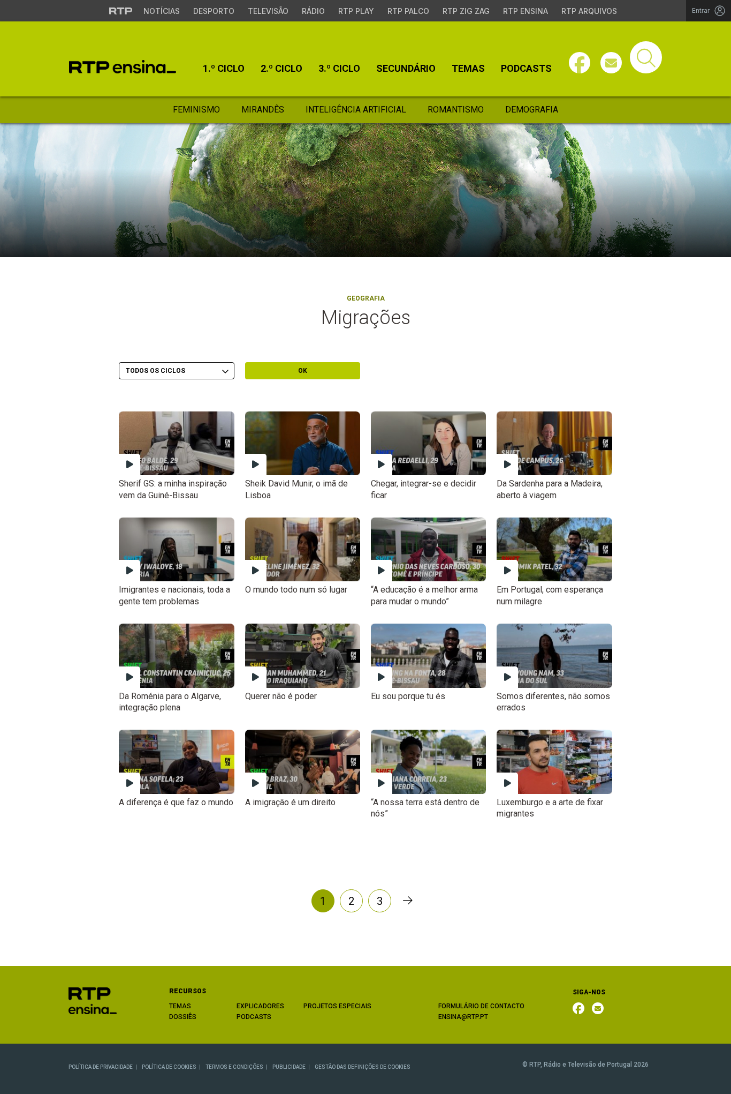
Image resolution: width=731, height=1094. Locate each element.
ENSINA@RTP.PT (463, 1017)
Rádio (313, 11)
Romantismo (456, 109)
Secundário (406, 68)
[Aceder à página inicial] (122, 66)
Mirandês (262, 109)
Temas (468, 68)
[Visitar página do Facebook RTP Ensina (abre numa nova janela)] (579, 62)
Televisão (268, 11)
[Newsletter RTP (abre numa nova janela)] (598, 1008)
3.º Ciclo (339, 68)
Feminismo (196, 109)
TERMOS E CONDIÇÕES (234, 1067)
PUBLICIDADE (289, 1067)
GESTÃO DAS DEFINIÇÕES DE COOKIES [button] (362, 1067)
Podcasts (526, 68)
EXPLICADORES (260, 1006)
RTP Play (356, 11)
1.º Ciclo (224, 68)
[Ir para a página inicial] (92, 1000)
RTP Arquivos (589, 11)
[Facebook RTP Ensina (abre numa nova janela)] (578, 1008)
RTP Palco (408, 11)
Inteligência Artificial (356, 109)
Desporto (213, 11)
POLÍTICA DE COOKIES (169, 1067)
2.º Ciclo (281, 68)
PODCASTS (254, 1017)
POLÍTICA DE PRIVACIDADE (100, 1067)
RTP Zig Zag (466, 11)
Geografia (366, 298)
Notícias (161, 11)
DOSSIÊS (182, 1017)
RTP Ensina (525, 11)
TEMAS (180, 1006)
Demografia (531, 109)
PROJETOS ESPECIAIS (337, 1006)
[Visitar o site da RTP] (121, 10)
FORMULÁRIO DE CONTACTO (481, 1006)
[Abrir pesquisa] (646, 57)
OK (302, 370)
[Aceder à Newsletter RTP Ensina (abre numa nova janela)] (611, 62)
